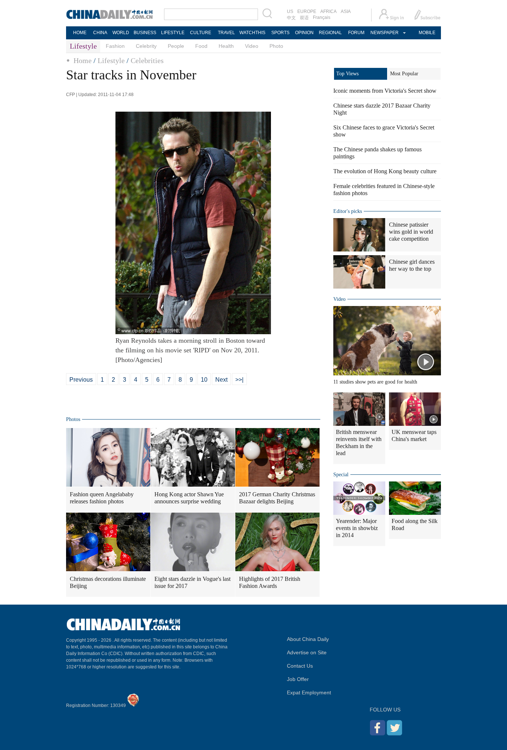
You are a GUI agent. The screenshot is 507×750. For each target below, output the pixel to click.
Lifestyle (111, 60)
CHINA (100, 32)
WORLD (120, 32)
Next (221, 379)
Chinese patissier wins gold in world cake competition (411, 231)
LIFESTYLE (172, 32)
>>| (239, 379)
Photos (73, 419)
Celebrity (146, 46)
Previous (81, 379)
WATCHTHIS (252, 32)
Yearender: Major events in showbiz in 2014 (357, 528)
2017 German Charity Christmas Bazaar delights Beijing (277, 497)
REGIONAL (330, 32)
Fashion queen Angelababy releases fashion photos (102, 497)
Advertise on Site (307, 652)
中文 (291, 17)
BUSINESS (145, 32)
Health (226, 46)
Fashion (115, 46)
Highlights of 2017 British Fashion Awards (269, 582)
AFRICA (328, 11)
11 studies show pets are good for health (375, 382)
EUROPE (306, 11)
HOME (79, 32)
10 (204, 379)
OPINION (304, 32)
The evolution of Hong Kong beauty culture (384, 171)
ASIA (346, 11)
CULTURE (200, 32)
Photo (276, 46)
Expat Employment (309, 692)
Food (201, 46)
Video (251, 46)
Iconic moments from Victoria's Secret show (384, 91)
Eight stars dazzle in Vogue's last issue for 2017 (192, 582)
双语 (304, 17)
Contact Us (300, 666)
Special (341, 474)
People (176, 46)
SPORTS (280, 32)
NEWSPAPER (384, 32)
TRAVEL (226, 32)
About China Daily (308, 639)
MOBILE (427, 32)
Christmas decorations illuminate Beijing (108, 582)
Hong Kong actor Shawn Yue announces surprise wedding (189, 497)
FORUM (356, 32)
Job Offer (298, 679)
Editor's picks (347, 211)
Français (321, 17)
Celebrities (147, 60)
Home (82, 60)
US (290, 11)
